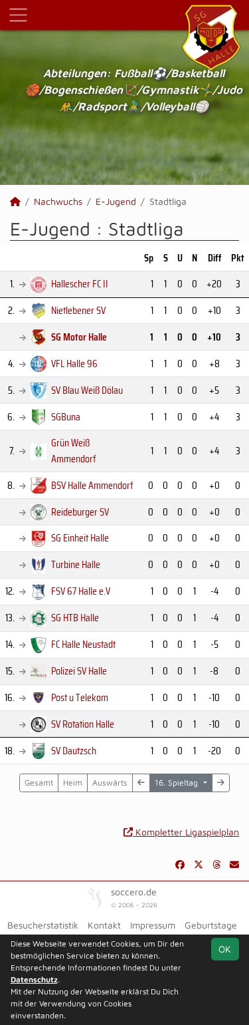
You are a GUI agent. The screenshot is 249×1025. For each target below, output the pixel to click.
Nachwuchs (58, 201)
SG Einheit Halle (80, 537)
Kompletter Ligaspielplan (186, 831)
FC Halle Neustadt (83, 644)
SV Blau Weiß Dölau (87, 390)
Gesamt (39, 783)
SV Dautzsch (73, 750)
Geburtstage (211, 925)
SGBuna (65, 416)
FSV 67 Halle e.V (80, 591)
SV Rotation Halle (82, 724)
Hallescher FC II (79, 283)
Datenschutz (34, 979)
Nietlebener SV (78, 310)
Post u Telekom (79, 697)
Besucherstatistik (42, 925)
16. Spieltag (178, 783)
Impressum (152, 925)
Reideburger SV (80, 512)
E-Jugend (116, 201)
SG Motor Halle (79, 337)
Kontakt (104, 925)
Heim (72, 783)
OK (224, 948)
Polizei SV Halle (79, 670)
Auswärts (109, 783)
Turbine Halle (75, 564)
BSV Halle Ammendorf (92, 485)
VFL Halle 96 (74, 363)
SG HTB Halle (75, 617)
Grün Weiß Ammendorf (73, 450)
